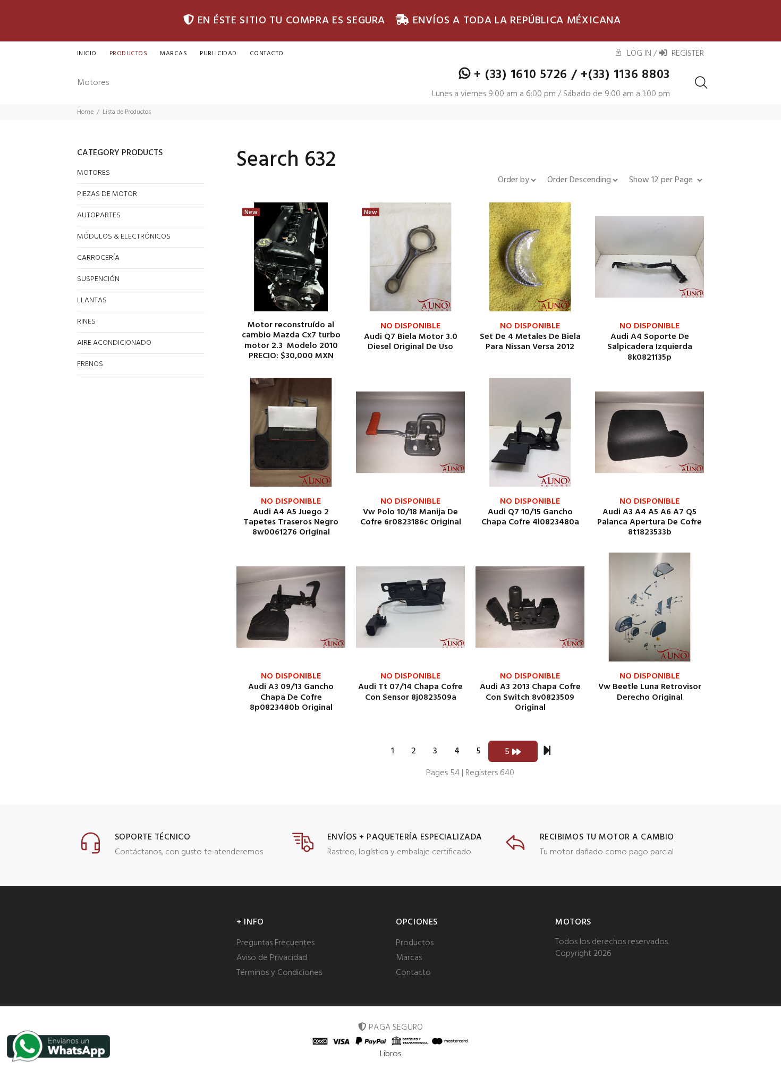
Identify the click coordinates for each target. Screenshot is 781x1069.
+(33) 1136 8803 (625, 75)
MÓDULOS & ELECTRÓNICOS (124, 237)
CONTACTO (267, 53)
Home (85, 112)
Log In (637, 54)
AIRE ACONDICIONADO (114, 343)
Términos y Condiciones (279, 973)
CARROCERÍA (98, 258)
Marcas (173, 53)
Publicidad (218, 53)
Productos (128, 53)
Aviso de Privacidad (271, 958)
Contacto (413, 973)
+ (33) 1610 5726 (521, 75)
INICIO (87, 53)
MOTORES (93, 173)
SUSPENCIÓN (98, 279)
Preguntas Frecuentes (275, 943)
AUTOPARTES (99, 215)
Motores (93, 83)
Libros (391, 1054)
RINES (86, 322)
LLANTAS (92, 300)
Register (685, 54)
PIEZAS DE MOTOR (107, 194)
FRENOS (90, 364)
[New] (290, 257)
